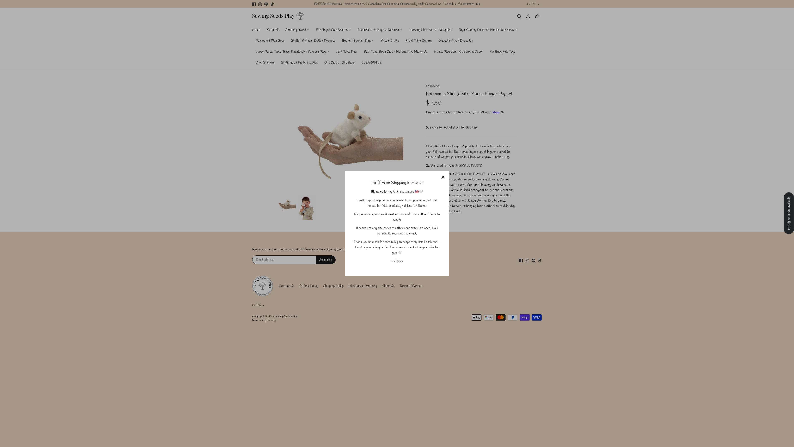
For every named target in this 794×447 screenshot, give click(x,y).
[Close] (442, 177)
